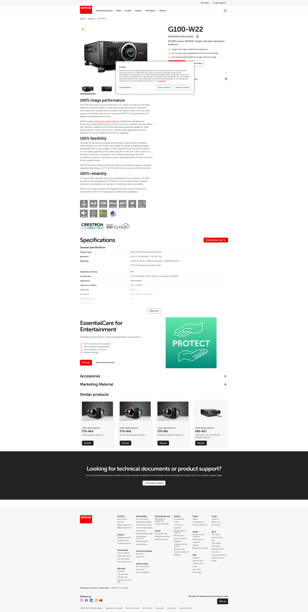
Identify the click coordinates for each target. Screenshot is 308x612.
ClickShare (121, 516)
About (214, 532)
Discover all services (105, 362)
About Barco (151, 11)
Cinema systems (122, 550)
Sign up (222, 601)
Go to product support (154, 483)
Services (158, 531)
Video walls (121, 568)
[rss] (96, 600)
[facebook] (86, 600)
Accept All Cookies (182, 87)
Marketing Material (96, 384)
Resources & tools (177, 73)
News (119, 11)
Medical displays (141, 516)
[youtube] (100, 600)
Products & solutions (104, 11)
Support (138, 11)
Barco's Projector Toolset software (104, 121)
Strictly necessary (164, 87)
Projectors (121, 534)
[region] (155, 77)
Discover (86, 362)
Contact (128, 11)
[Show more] (154, 311)
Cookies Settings (125, 87)
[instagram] (81, 600)
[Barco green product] (84, 29)
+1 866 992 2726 (119, 588)
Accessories (90, 376)
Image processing (142, 563)
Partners (163, 11)
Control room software (144, 551)
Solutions (177, 516)
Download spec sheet (214, 240)
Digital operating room (163, 516)
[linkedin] (91, 600)
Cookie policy (161, 81)
